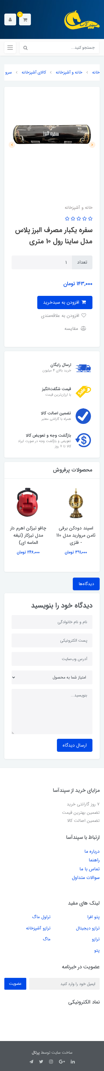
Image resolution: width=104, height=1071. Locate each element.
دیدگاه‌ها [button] (86, 583)
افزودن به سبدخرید (62, 302)
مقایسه (71, 328)
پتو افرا (93, 917)
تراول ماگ (41, 917)
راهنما (94, 860)
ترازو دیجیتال (88, 928)
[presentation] (92, 145)
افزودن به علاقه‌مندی (61, 315)
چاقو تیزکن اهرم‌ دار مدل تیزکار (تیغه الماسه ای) (28, 535)
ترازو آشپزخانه (38, 928)
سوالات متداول (86, 877)
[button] (25, 19)
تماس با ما (89, 869)
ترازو (96, 939)
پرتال (36, 1052)
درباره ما (92, 851)
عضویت (15, 983)
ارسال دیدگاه (75, 745)
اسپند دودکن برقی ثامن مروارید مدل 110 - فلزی (75, 535)
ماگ (47, 939)
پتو (97, 950)
